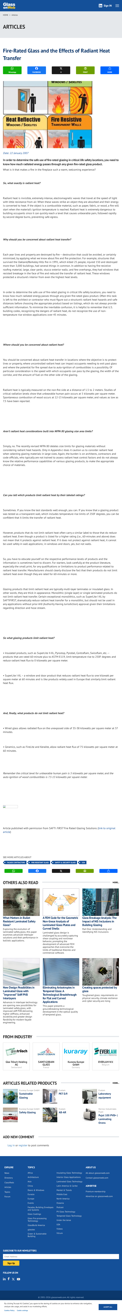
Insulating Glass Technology (69, 1172)
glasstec (31, 1229)
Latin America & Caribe (67, 1185)
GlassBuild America (36, 1225)
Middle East (62, 1194)
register (23, 1145)
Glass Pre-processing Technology (37, 1219)
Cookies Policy (9, 1310)
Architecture (33, 1177)
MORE (109, 72)
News (6, 1173)
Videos (60, 1228)
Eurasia (31, 1194)
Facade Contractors (16, 862)
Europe (31, 1198)
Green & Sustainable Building (37, 1235)
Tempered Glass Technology (69, 1215)
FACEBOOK (36, 72)
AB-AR (62, 1112)
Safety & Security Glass (65, 862)
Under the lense (64, 1220)
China (30, 1185)
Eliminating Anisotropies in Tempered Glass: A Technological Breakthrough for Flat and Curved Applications (60, 995)
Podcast (60, 1207)
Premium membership (95, 1191)
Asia (29, 1181)
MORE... (116, 882)
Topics (7, 1192)
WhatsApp (12, 72)
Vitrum (60, 1233)
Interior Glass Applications (69, 1177)
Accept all (108, 1307)
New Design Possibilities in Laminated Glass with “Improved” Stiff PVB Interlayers (19, 993)
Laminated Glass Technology (69, 1181)
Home (5, 15)
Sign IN (108, 5)
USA (83, 862)
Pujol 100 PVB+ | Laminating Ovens (108, 1119)
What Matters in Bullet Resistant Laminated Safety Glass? (19, 921)
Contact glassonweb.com (97, 1177)
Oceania (60, 1203)
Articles (15, 15)
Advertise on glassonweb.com (99, 1196)
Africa (30, 1172)
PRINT (85, 72)
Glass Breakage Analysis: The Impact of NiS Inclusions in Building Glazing (99, 921)
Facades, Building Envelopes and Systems (40, 1208)
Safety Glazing (27, 1112)
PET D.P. (63, 1093)
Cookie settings (22, 1310)
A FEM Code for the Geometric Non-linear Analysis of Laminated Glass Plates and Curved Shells (60, 923)
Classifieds (9, 1182)
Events (31, 1203)
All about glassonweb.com (98, 1173)
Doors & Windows (36, 1190)
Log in (11, 1145)
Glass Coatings (34, 1214)
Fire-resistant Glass (40, 862)
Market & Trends (64, 1190)
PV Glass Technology (66, 1211)
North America (63, 1198)
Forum (7, 1196)
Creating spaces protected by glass (99, 989)
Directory (8, 1177)
